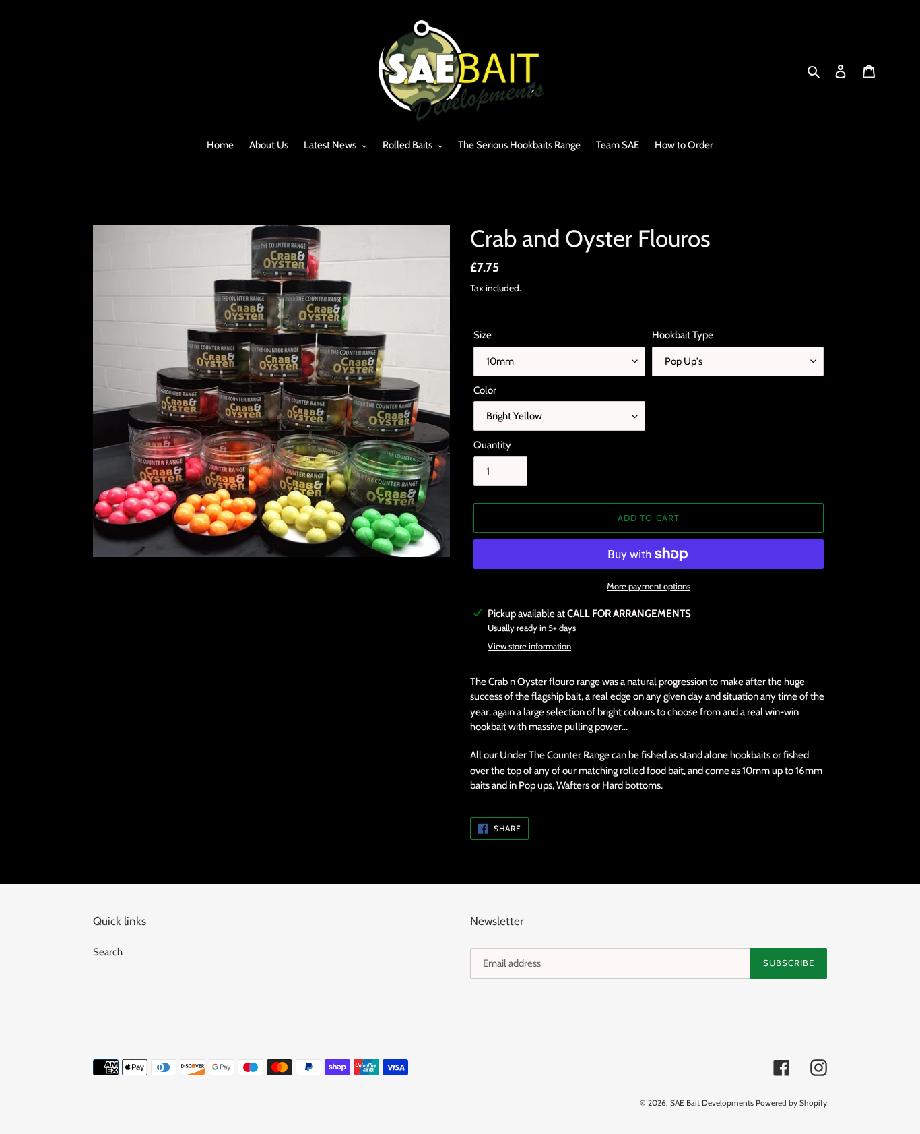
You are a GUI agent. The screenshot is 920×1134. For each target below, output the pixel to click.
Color (484, 390)
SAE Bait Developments (712, 1103)
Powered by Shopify (791, 1103)
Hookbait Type (682, 335)
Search (108, 952)
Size (482, 335)
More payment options (648, 585)
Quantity (492, 445)
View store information (529, 645)
